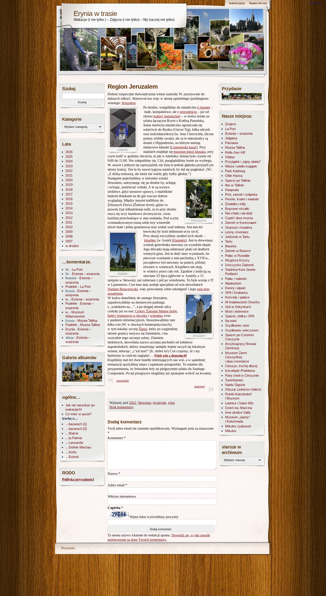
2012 (69, 218)
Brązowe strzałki (237, 208)
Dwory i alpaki (235, 288)
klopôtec (150, 240)
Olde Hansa (233, 175)
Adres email (117, 485)
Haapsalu (232, 190)
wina (171, 403)
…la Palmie (73, 438)
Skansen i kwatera (238, 227)
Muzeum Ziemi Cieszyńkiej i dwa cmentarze (237, 357)
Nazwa (114, 473)
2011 (68, 222)
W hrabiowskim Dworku (242, 302)
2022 (132, 403)
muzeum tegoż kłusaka (190, 152)
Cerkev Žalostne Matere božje (156, 311)
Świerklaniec (234, 380)
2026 (69, 152)
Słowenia (144, 403)
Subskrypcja (237, 3)
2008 (69, 236)
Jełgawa (231, 138)
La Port (77, 269)
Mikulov (230, 431)
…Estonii (72, 457)
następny (199, 386)
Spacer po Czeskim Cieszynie (239, 337)
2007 (69, 241)
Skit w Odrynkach (238, 307)
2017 (69, 194)
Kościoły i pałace (237, 297)
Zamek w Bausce (238, 251)
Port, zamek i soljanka (241, 194)
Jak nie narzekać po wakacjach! (80, 407)
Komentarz (117, 438)
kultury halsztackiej (167, 116)
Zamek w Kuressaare (240, 222)
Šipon (143, 329)
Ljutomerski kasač (183, 147)
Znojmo (230, 124)
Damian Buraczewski (123, 289)
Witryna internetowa (122, 496)
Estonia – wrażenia (86, 274)
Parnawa (231, 143)
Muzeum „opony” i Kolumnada (237, 419)
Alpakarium (233, 283)
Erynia (70, 329)
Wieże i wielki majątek (241, 166)
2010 (69, 227)
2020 (69, 180)
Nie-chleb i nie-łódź (239, 213)
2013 (69, 213)
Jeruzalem (129, 103)
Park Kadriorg (235, 171)
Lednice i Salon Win (239, 403)
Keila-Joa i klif (235, 152)
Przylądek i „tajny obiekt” (243, 162)
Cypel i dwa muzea (239, 218)
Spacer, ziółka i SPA (239, 316)
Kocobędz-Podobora (240, 370)
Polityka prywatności (78, 479)
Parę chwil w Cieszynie (242, 375)
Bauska (230, 246)
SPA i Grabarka (236, 292)
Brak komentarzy (122, 407)
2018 (69, 189)
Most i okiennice (237, 311)
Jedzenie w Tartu (237, 237)
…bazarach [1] (76, 424)
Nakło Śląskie (235, 385)
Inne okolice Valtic (238, 412)
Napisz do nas (258, 3)
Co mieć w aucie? (78, 414)
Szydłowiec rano (237, 325)
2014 (69, 208)
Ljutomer (203, 107)
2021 (69, 175)
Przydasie (68, 548)
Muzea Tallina (87, 320)
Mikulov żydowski (238, 426)
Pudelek (71, 286)
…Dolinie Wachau (78, 447)
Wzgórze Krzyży (237, 260)
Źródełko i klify (235, 204)
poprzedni (122, 380)
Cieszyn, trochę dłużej (241, 366)
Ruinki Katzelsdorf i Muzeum (238, 396)
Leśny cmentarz (237, 232)
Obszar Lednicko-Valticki (243, 389)
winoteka (156, 315)
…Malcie (71, 433)
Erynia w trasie (95, 14)
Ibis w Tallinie (234, 185)
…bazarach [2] (76, 428)
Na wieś (231, 321)
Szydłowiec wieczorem (242, 330)
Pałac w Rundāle (237, 255)
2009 (69, 232)
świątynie (159, 403)
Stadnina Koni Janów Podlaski (240, 272)
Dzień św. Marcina (238, 408)
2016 (69, 199)
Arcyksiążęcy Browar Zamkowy (240, 346)
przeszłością (188, 112)
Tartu (228, 241)
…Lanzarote (74, 442)
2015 (69, 203)
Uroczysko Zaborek (239, 265)
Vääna (229, 157)
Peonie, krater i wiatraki (242, 199)
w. (67, 299)
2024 (69, 161)
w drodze (72, 246)
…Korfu (71, 452)
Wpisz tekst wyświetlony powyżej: (154, 517)
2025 (69, 156)
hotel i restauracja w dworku (127, 315)
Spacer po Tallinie (237, 180)
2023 (69, 166)
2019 (69, 185)
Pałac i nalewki (236, 278)
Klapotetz (179, 240)
